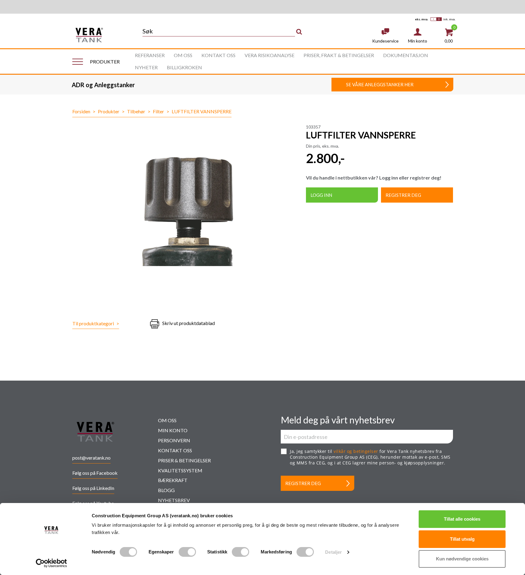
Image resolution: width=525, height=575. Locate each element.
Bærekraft (172, 480)
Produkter (108, 111)
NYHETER (146, 67)
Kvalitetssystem (180, 470)
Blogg (166, 490)
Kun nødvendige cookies (462, 558)
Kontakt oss (218, 55)
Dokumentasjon (405, 55)
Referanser (150, 55)
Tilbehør (136, 111)
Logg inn (321, 195)
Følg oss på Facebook (95, 473)
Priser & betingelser (184, 460)
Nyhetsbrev (174, 500)
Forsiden (81, 111)
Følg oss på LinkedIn (93, 488)
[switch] (187, 552)
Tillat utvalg (462, 539)
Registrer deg (403, 195)
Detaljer (333, 552)
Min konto (172, 430)
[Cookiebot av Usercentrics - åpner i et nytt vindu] (51, 563)
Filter (158, 111)
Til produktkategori (95, 323)
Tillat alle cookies (462, 519)
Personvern (174, 440)
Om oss (183, 55)
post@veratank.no (91, 457)
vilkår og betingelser (356, 451)
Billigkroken (184, 67)
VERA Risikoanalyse (269, 55)
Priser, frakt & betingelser (339, 55)
